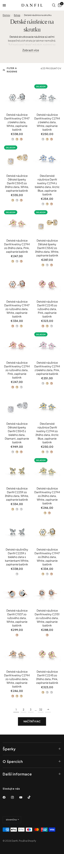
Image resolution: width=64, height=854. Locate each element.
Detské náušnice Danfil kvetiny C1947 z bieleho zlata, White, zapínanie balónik (17, 122)
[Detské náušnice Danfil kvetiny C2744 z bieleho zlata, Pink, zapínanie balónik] (47, 345)
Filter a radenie (12, 70)
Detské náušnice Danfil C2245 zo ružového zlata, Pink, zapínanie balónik (47, 309)
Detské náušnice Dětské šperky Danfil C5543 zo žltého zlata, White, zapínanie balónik (17, 183)
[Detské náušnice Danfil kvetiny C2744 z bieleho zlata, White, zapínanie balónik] (47, 97)
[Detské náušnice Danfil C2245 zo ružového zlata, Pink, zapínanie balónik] (47, 284)
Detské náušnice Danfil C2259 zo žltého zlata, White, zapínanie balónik (17, 494)
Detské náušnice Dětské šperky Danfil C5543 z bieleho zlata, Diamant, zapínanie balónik (17, 433)
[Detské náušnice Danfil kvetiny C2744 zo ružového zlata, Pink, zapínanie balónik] (17, 345)
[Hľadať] (54, 5)
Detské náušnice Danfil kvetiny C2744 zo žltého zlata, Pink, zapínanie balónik (17, 246)
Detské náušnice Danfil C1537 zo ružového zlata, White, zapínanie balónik (17, 618)
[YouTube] (23, 797)
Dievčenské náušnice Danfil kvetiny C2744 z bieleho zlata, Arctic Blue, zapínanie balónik (47, 185)
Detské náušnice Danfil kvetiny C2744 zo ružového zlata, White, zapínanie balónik (17, 679)
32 (40, 709)
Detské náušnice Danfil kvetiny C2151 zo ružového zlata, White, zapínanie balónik (47, 618)
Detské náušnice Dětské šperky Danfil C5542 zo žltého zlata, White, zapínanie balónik (47, 248)
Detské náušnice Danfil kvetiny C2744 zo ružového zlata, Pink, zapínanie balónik (17, 370)
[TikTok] (32, 797)
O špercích (13, 761)
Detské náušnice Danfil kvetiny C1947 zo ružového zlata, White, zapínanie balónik (17, 309)
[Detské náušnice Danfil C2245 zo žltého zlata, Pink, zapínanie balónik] (47, 654)
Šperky (9, 749)
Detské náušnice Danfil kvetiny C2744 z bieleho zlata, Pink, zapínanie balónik (47, 368)
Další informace (17, 774)
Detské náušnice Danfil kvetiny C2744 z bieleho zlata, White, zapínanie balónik (47, 122)
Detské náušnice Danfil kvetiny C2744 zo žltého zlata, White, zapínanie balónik (47, 496)
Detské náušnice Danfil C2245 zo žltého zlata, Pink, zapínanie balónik (47, 677)
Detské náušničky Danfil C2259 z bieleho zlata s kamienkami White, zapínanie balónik (17, 557)
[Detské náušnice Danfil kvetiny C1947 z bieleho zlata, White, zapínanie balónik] (17, 97)
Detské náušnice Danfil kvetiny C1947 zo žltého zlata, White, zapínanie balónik (47, 557)
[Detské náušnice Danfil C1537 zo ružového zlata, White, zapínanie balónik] (17, 593)
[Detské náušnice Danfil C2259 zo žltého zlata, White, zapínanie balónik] (17, 471)
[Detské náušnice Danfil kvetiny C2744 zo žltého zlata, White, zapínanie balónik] (47, 471)
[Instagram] (15, 797)
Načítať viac (32, 721)
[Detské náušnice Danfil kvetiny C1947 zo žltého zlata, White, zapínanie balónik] (47, 532)
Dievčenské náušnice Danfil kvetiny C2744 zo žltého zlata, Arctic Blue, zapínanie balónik (47, 433)
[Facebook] (6, 797)
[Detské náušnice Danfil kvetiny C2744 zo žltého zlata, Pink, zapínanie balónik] (17, 223)
